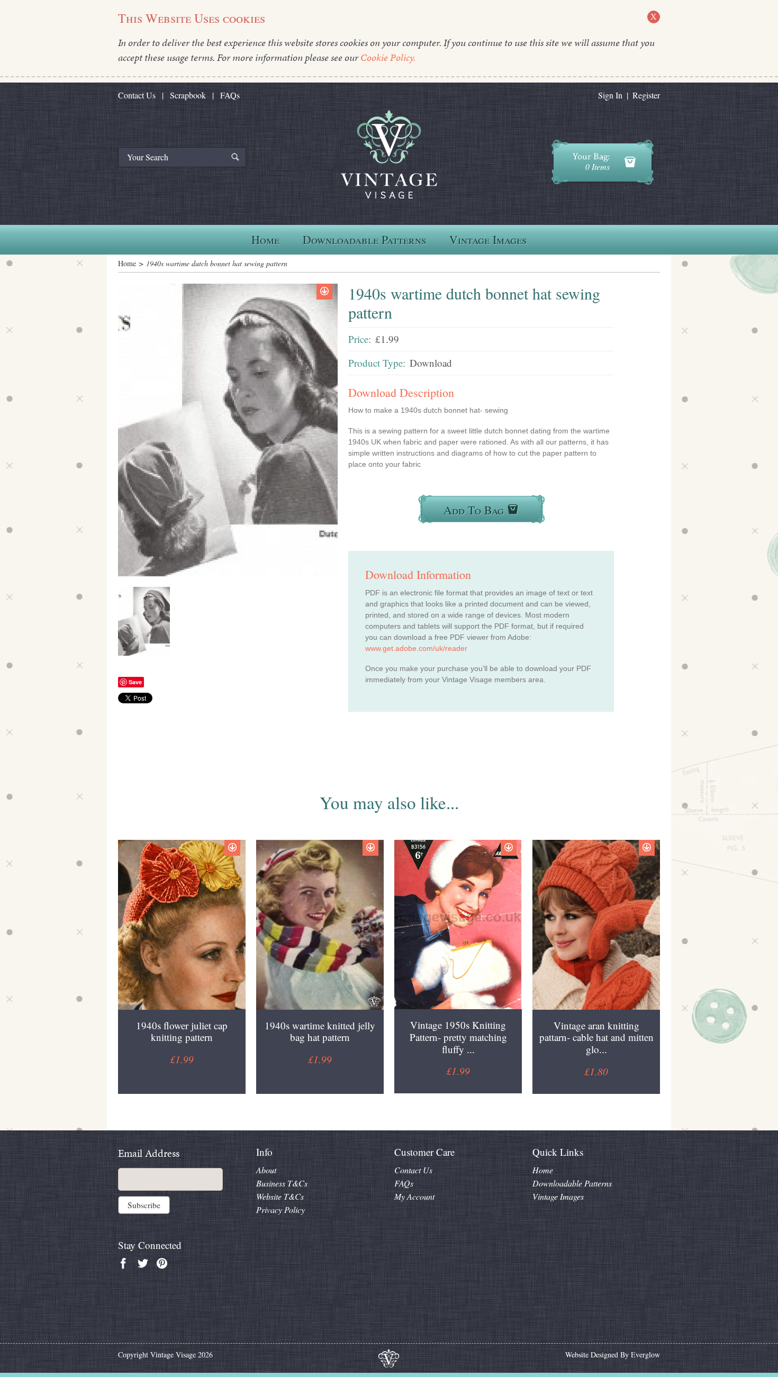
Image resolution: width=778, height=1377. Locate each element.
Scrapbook (188, 95)
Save (135, 682)
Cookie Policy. (387, 57)
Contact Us (137, 95)
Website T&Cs (280, 1196)
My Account (414, 1196)
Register (646, 95)
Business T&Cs (281, 1183)
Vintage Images (488, 239)
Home (265, 239)
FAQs (230, 95)
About (266, 1169)
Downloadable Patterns (364, 239)
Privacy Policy (280, 1209)
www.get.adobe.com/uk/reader (416, 648)
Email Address (148, 1153)
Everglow (645, 1354)
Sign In (610, 95)
